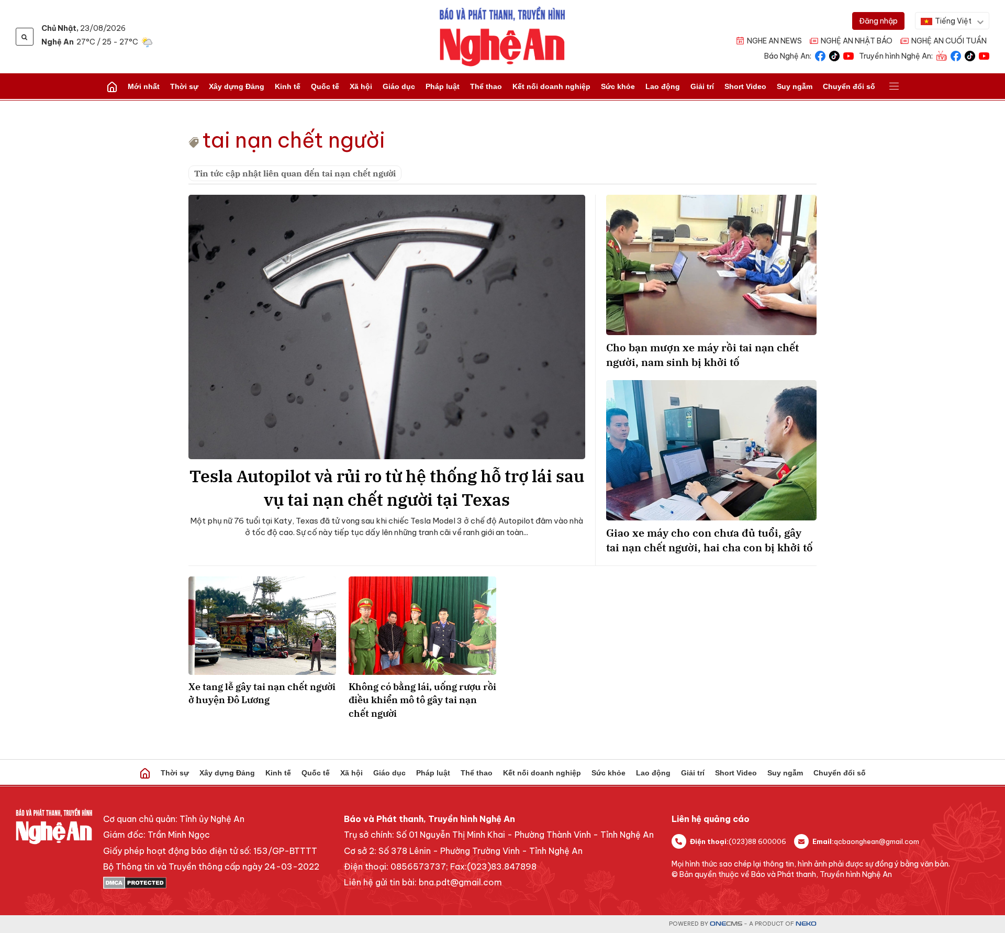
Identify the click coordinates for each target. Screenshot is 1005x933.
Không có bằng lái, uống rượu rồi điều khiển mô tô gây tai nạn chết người (422, 700)
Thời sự (184, 86)
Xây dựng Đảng (236, 86)
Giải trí (702, 86)
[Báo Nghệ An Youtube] (848, 55)
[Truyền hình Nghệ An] (941, 55)
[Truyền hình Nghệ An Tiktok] (970, 55)
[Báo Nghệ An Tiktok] (834, 55)
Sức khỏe (618, 86)
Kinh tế (287, 86)
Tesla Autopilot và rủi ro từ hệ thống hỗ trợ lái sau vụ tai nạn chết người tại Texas (386, 487)
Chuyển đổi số (849, 86)
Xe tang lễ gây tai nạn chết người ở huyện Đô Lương (262, 693)
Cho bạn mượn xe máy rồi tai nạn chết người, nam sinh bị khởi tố (702, 354)
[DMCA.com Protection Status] (211, 882)
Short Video (745, 86)
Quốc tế (325, 86)
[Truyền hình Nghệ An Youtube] (984, 55)
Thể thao (486, 86)
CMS (726, 923)
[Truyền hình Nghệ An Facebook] (956, 55)
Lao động (662, 86)
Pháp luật (443, 86)
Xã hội (361, 86)
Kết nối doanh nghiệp (551, 86)
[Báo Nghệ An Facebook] (820, 55)
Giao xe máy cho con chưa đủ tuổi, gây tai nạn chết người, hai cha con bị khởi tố (709, 540)
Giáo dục (399, 86)
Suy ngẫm (794, 86)
